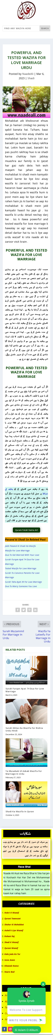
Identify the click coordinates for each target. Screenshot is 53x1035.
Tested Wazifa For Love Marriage (20, 568)
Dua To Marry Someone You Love (21, 586)
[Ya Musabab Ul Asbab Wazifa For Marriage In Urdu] (26, 752)
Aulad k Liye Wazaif (13, 930)
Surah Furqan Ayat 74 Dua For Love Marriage (25, 690)
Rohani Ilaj (9, 936)
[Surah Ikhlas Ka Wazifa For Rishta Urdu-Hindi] (26, 711)
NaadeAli (27, 74)
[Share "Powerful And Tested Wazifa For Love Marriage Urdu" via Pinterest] (29, 610)
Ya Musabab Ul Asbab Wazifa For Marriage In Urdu (24, 772)
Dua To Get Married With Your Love (22, 554)
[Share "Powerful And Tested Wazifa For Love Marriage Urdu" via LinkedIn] (35, 610)
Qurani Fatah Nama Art (26, 529)
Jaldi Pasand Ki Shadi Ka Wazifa (20, 545)
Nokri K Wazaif (11, 912)
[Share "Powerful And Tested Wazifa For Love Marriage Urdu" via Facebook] (18, 610)
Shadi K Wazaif (11, 942)
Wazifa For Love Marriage (17, 550)
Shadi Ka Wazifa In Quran (20, 811)
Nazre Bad (9, 971)
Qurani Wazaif (11, 948)
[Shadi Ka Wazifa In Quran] (26, 794)
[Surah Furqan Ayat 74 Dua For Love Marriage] (26, 670)
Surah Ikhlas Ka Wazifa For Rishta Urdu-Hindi (24, 729)
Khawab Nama (11, 965)
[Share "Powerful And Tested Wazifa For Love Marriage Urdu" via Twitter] (23, 610)
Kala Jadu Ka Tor (12, 954)
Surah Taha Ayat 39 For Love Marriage (23, 581)
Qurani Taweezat (12, 918)
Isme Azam (9, 960)
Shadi (31, 78)
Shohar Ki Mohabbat (14, 924)
